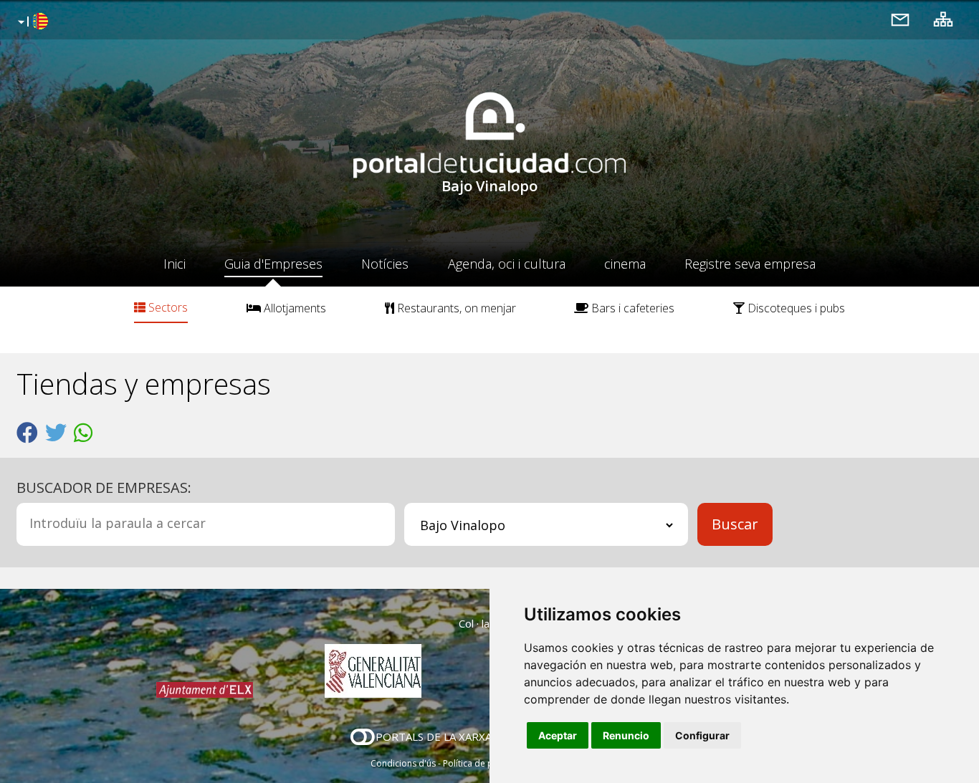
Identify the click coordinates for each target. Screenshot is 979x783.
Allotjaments (293, 308)
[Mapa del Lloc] (943, 19)
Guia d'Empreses (273, 263)
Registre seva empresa (750, 263)
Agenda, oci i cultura (506, 263)
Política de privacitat (484, 763)
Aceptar (557, 735)
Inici (174, 263)
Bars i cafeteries (631, 308)
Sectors (166, 307)
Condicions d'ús (403, 763)
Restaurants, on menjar (455, 308)
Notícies (385, 263)
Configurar (702, 735)
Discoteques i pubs (795, 308)
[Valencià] (31, 22)
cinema (625, 263)
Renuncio (626, 735)
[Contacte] (900, 19)
